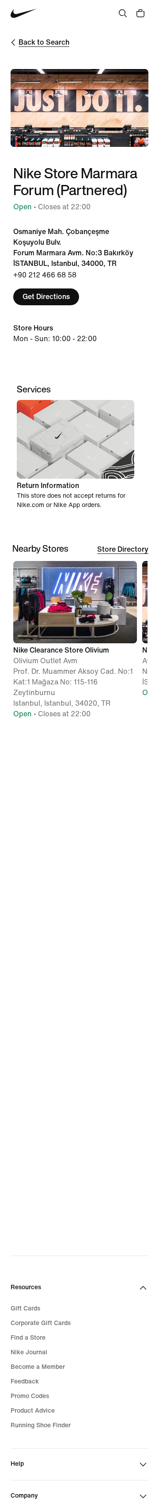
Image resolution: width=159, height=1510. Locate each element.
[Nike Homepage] (24, 13)
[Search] (123, 13)
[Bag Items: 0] (140, 13)
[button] (75, 644)
